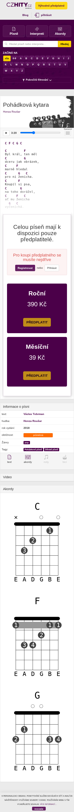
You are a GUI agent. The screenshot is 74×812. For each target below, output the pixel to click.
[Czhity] (19, 6)
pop (27, 442)
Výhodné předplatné (51, 5)
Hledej (65, 43)
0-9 (14, 58)
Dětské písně (51, 449)
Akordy (60, 34)
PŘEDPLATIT (37, 322)
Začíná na (10, 52)
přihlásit (46, 15)
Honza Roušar (11, 111)
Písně (14, 34)
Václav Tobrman (34, 413)
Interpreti (37, 34)
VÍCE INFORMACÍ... (48, 804)
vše (7, 58)
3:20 (14, 132)
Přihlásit (52, 267)
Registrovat (25, 267)
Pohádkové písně (33, 449)
